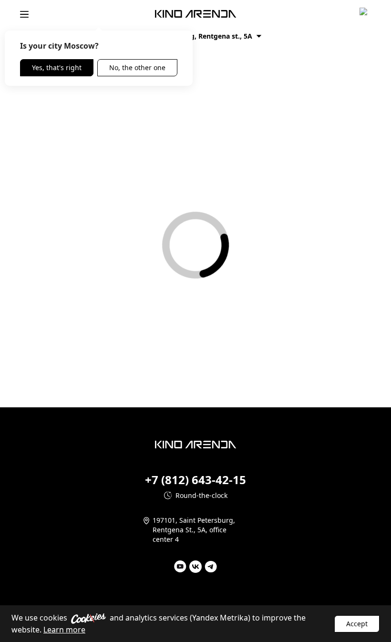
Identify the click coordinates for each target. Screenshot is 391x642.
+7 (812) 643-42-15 (195, 480)
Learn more (64, 629)
